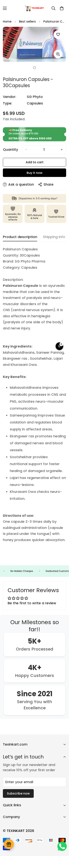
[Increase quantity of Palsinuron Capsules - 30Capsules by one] (62, 149)
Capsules (35, 103)
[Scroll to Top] (62, 835)
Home (7, 21)
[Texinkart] (34, 8)
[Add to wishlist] (58, 34)
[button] (61, 8)
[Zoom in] (58, 54)
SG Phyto (35, 96)
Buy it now (34, 173)
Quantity (10, 149)
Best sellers (27, 21)
